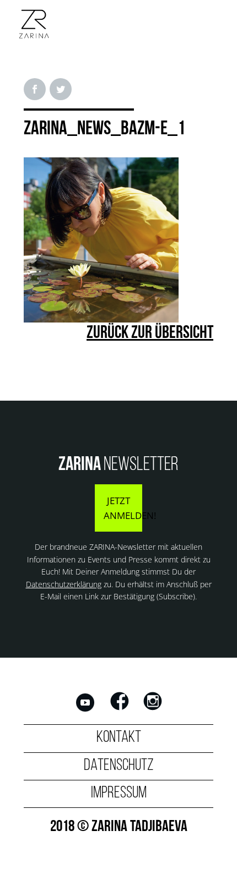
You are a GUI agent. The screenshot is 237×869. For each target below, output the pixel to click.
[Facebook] (120, 710)
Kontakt (118, 737)
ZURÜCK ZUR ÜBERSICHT (150, 333)
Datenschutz (119, 765)
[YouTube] (85, 710)
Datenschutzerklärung (63, 584)
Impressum (119, 793)
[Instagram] (153, 710)
